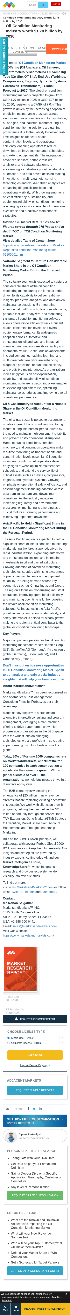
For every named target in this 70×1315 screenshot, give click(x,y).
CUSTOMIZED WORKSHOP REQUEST (35, 1270)
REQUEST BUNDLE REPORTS (35, 1090)
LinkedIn (29, 892)
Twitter (16, 892)
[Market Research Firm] (11, 5)
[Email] (7, 1108)
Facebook (48, 892)
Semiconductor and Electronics (36, 13)
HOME (7, 13)
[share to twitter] (34, 1109)
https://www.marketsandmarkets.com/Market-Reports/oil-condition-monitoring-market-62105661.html (33, 250)
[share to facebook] (28, 1109)
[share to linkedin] (40, 1109)
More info (7, 1300)
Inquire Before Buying (33, 1065)
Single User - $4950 (22, 1037)
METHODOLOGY (41, 47)
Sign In (56, 4)
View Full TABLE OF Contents (20, 49)
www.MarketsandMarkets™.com (31, 887)
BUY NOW (35, 1055)
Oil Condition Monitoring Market (42, 62)
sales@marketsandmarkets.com (34, 926)
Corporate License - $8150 (26, 1042)
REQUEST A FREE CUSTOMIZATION (35, 1195)
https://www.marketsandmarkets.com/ (28, 935)
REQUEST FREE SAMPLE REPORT (37, 1019)
